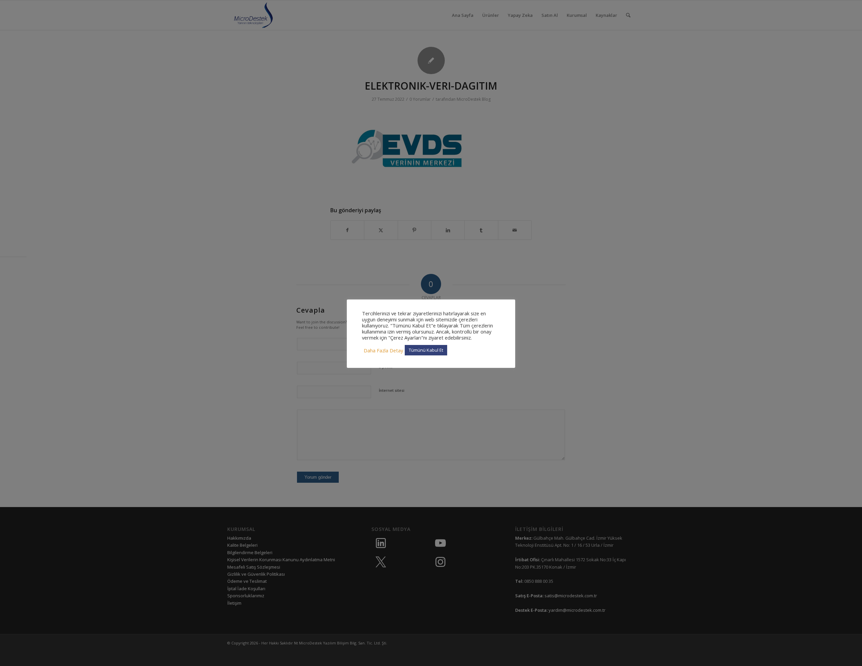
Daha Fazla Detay (383, 350)
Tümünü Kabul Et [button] (426, 350)
